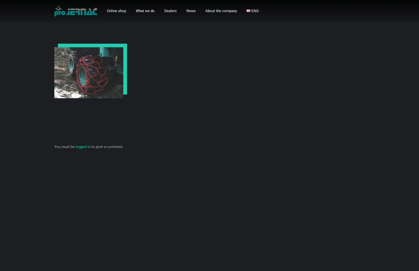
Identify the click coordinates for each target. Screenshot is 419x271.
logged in (83, 147)
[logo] (75, 11)
